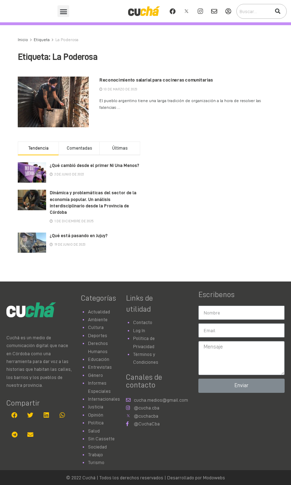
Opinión (95, 414)
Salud (94, 430)
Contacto (142, 322)
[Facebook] (173, 11)
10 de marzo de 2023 (120, 89)
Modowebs (214, 477)
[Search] (277, 11)
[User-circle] (228, 11)
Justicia (95, 406)
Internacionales (104, 398)
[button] (63, 11)
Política (96, 422)
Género (95, 375)
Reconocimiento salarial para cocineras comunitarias (156, 79)
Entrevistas (100, 366)
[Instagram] (200, 11)
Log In (139, 330)
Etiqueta (42, 40)
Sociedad (97, 446)
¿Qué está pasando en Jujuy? (79, 235)
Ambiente (98, 319)
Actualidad (99, 311)
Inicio (23, 40)
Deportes (97, 335)
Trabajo (95, 454)
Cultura (96, 327)
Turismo (96, 462)
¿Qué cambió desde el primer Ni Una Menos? (94, 165)
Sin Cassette (101, 438)
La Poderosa (66, 40)
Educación (98, 359)
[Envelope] (214, 11)
